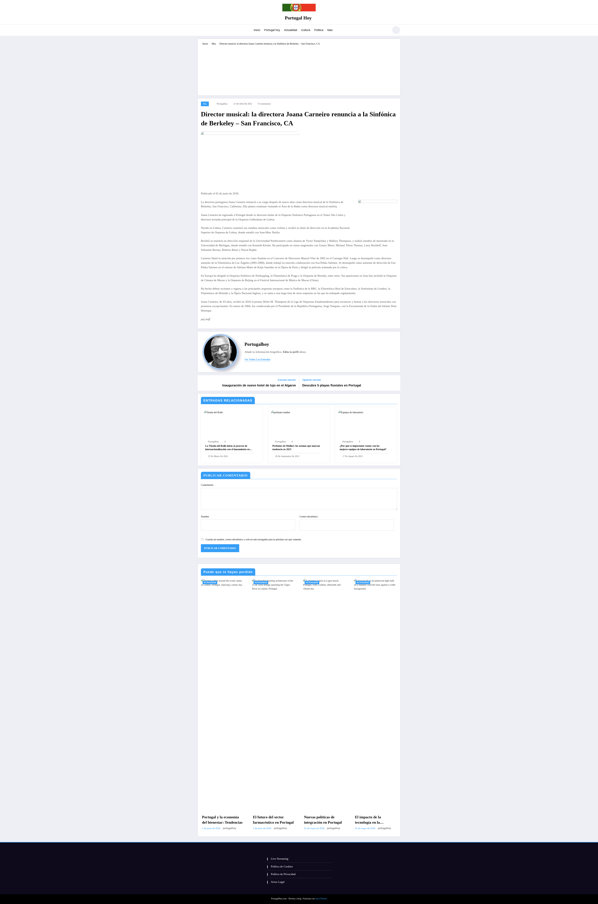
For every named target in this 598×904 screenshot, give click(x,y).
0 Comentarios (264, 104)
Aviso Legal (278, 881)
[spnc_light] (396, 30)
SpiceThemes (321, 898)
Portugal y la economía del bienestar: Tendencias (222, 819)
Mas (330, 30)
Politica (318, 30)
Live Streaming (279, 858)
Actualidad (290, 30)
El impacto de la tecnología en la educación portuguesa (372, 820)
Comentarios (207, 485)
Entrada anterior (287, 379)
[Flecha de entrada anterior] (202, 383)
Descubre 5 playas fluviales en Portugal (331, 385)
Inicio (257, 30)
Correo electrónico (308, 516)
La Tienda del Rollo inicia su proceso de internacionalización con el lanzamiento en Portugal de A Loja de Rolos (227, 448)
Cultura (305, 30)
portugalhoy (222, 104)
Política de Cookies (282, 866)
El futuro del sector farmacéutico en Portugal (273, 819)
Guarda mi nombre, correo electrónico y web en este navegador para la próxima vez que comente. (253, 539)
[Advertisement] (299, 69)
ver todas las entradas (257, 359)
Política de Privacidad (283, 874)
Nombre (205, 516)
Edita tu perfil (291, 351)
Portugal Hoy (298, 17)
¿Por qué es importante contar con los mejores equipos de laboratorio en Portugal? (363, 448)
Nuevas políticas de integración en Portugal (323, 819)
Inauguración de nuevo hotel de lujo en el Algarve (259, 385)
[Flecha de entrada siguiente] (396, 383)
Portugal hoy (272, 30)
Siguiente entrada (311, 379)
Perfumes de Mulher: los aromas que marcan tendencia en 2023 (296, 448)
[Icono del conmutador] (200, 30)
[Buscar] (386, 30)
